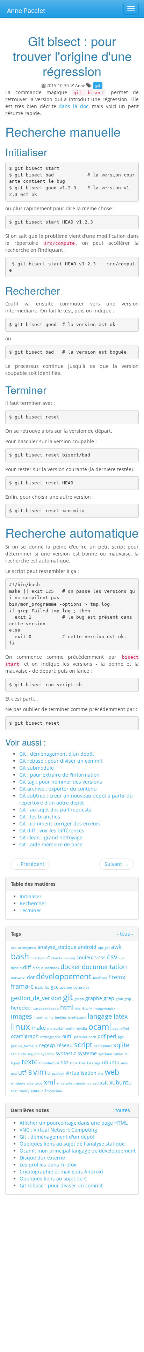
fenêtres (100, 977)
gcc (54, 986)
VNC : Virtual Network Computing (58, 1129)
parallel (80, 1036)
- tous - (125, 933)
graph (79, 998)
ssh (13, 1053)
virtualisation (81, 1073)
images (21, 1016)
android (87, 947)
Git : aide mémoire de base (50, 844)
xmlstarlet (65, 1083)
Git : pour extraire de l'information (59, 774)
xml (49, 1082)
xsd (96, 1083)
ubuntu (111, 1062)
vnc (100, 1073)
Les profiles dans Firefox (48, 1164)
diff (27, 967)
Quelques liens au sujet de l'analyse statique (72, 1143)
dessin (16, 967)
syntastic (66, 1053)
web (112, 1072)
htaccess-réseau (45, 1008)
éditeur (37, 1090)
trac (82, 1062)
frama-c (22, 986)
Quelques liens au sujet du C (53, 1178)
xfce (30, 1083)
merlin (70, 1028)
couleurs (87, 957)
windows (18, 1083)
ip (51, 1017)
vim (39, 1072)
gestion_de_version (36, 998)
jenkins (61, 1017)
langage (100, 1016)
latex (121, 1016)
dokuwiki (18, 977)
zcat (14, 1090)
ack (13, 947)
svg (30, 1053)
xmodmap (83, 1083)
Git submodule (36, 767)
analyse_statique (57, 947)
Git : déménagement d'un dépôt (56, 753)
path (92, 1036)
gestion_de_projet (74, 987)
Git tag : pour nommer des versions (60, 781)
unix (124, 1062)
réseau (65, 1045)
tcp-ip (15, 1062)
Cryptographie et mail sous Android (61, 1171)
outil (67, 1036)
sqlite (121, 1045)
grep (108, 998)
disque (38, 967)
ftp (47, 987)
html (67, 1007)
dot (31, 977)
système (105, 1053)
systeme (87, 1053)
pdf (102, 1036)
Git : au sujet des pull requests (55, 809)
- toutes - (122, 1110)
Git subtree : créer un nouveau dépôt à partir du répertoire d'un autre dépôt (76, 799)
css (102, 957)
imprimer (41, 1017)
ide (77, 1008)
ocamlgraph (25, 1036)
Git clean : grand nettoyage (50, 837)
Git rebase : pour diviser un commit (60, 760)
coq (72, 958)
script (83, 1044)
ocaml (99, 1026)
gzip (127, 998)
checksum (59, 958)
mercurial (55, 1028)
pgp (121, 1036)
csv (112, 956)
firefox (116, 977)
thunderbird (49, 1062)
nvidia (82, 1028)
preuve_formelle (24, 1045)
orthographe (50, 1036)
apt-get (104, 947)
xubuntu (120, 1082)
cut (121, 958)
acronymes (27, 947)
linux (20, 1026)
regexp (47, 1045)
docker (70, 966)
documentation (104, 966)
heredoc (20, 1007)
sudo (22, 1053)
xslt (104, 1082)
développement (64, 976)
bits (33, 958)
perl (111, 1036)
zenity (24, 1090)
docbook (52, 967)
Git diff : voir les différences (51, 830)
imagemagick (104, 1008)
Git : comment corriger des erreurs (60, 823)
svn (36, 1053)
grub (119, 998)
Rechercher (33, 903)
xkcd (38, 1083)
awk (116, 947)
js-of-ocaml (77, 1017)
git (97, 85)
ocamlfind (121, 1028)
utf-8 (25, 1072)
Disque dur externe (42, 1157)
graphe (93, 998)
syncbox (47, 1053)
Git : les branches (39, 816)
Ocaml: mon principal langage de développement (78, 1150)
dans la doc (73, 106)
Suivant (116, 864)
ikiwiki (87, 1008)
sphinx (106, 1045)
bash (20, 956)
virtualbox (56, 1073)
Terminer (30, 910)
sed (97, 1045)
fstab (39, 987)
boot (42, 958)
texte (30, 1061)
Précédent (30, 864)
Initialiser (31, 896)
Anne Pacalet (26, 10)
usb (14, 1073)
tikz (64, 1062)
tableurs (121, 1053)
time (74, 1062)
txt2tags (94, 1062)
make (38, 1028)
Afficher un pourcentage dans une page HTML (74, 1122)
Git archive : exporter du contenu (58, 788)
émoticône (53, 1090)
